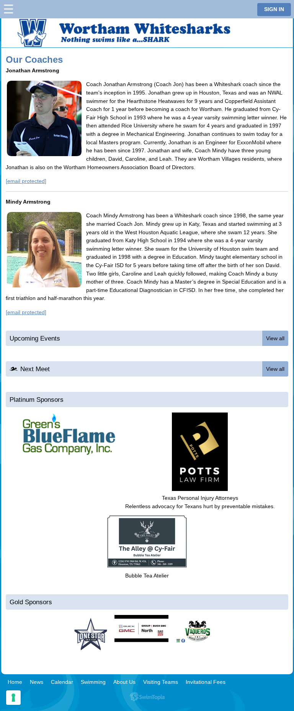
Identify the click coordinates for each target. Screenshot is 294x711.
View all (275, 338)
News (36, 682)
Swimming (93, 682)
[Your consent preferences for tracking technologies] (13, 697)
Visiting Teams (160, 682)
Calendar (62, 682)
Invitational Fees (205, 682)
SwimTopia (147, 696)
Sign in (274, 9)
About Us (124, 682)
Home (15, 682)
